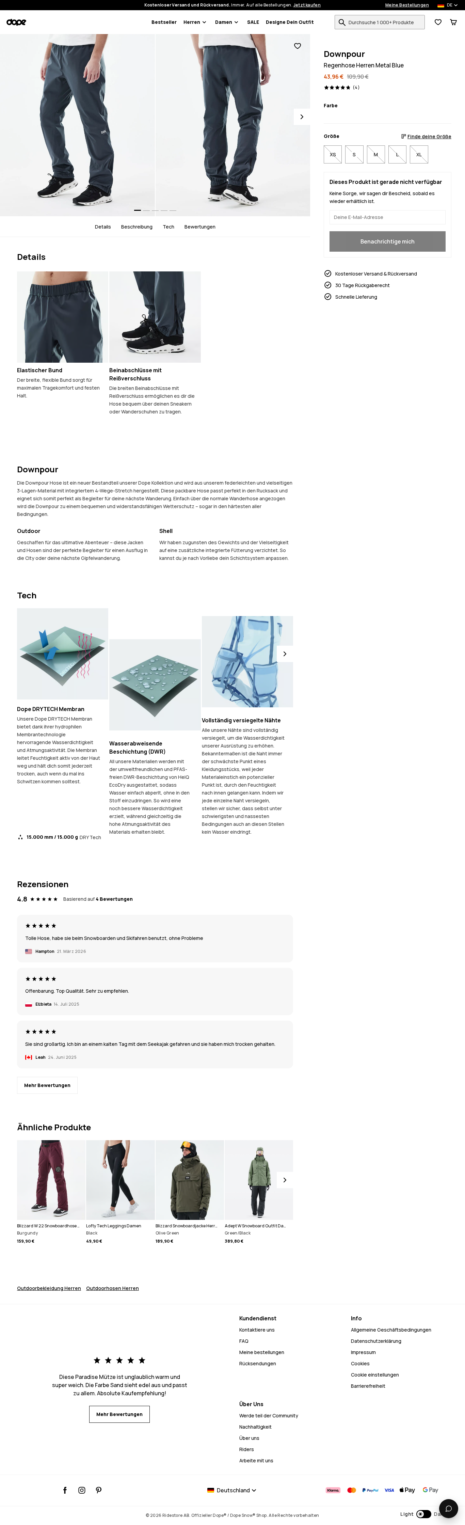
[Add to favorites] (297, 46)
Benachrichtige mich (387, 241)
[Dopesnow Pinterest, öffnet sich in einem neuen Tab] (98, 1490)
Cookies (360, 1363)
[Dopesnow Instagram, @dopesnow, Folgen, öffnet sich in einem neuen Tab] (82, 1490)
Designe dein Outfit (290, 22)
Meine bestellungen (261, 1352)
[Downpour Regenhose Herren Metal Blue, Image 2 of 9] (233, 125)
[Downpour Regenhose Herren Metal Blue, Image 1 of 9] (77, 125)
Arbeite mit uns (256, 1460)
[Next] (302, 117)
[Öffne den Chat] (448, 1508)
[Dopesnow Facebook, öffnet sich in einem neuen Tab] (65, 1490)
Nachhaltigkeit (255, 1427)
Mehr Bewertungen (47, 1085)
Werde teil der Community (268, 1415)
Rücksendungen (257, 1363)
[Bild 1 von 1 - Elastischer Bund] (62, 317)
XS (333, 154)
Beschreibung (137, 226)
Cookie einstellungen (375, 1374)
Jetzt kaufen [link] (307, 5)
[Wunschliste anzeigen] (438, 22)
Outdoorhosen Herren (112, 1288)
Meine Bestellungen (407, 5)
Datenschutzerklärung (376, 1341)
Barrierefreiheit (368, 1386)
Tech (168, 226)
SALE (253, 22)
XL (419, 154)
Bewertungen (200, 226)
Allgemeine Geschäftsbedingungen (391, 1329)
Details (103, 226)
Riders (246, 1449)
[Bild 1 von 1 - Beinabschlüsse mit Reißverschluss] (155, 317)
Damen (223, 22)
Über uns (249, 1438)
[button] (422, 1514)
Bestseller (164, 22)
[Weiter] (285, 654)
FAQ (243, 1341)
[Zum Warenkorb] (453, 22)
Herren (191, 22)
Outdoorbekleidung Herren (49, 1288)
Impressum (363, 1352)
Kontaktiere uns (257, 1329)
